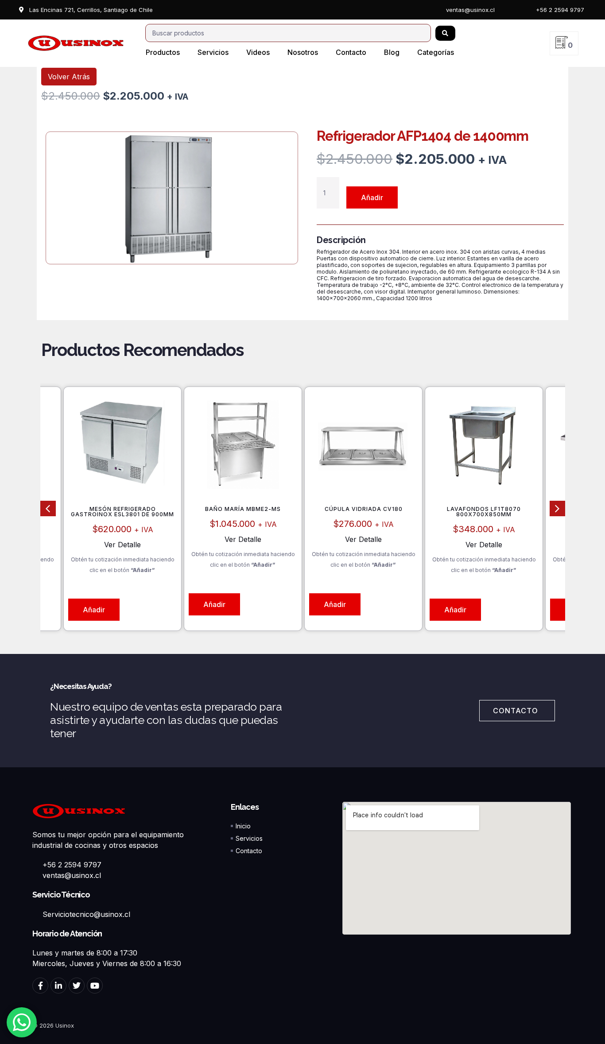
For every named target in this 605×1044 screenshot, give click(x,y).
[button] (48, 508)
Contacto (351, 52)
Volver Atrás (69, 76)
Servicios (213, 52)
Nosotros (302, 52)
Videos (258, 52)
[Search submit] (445, 33)
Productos (163, 52)
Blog (391, 52)
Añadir (372, 197)
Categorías (435, 52)
